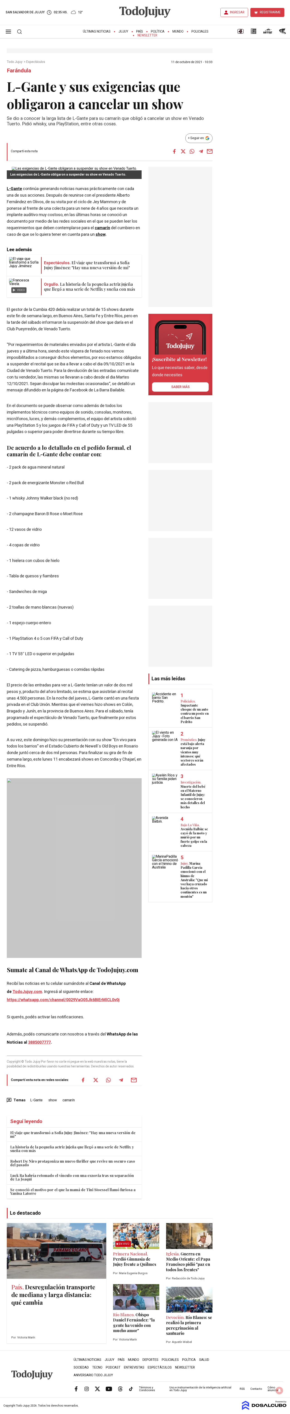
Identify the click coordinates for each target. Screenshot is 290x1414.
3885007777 (39, 1042)
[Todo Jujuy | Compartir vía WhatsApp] (192, 151)
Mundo (178, 31)
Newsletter (147, 35)
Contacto (256, 1389)
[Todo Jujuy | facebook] (76, 1389)
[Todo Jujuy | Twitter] (97, 1389)
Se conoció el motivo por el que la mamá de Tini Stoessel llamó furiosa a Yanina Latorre (72, 1191)
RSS (242, 1389)
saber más (180, 387)
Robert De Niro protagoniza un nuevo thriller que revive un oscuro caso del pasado (72, 1163)
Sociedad (81, 1367)
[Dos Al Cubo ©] (264, 1409)
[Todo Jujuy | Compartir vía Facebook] (174, 151)
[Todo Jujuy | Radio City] (253, 33)
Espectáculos (36, 62)
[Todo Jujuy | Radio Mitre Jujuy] (267, 33)
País (139, 31)
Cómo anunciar (273, 1388)
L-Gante (14, 189)
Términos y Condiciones (147, 1388)
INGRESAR (237, 12)
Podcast (113, 1367)
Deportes (150, 1359)
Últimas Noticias (97, 31)
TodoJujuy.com (27, 992)
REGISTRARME (270, 12)
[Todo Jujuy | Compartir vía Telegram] (201, 151)
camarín (102, 228)
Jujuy (123, 31)
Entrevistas (134, 1367)
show (100, 234)
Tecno (97, 1367)
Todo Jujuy (15, 62)
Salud (204, 1359)
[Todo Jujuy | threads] (120, 1389)
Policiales (199, 31)
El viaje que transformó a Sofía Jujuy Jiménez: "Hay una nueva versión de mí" (72, 1134)
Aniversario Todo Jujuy (93, 1375)
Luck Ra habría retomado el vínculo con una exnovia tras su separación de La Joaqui (72, 1177)
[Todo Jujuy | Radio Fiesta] (283, 33)
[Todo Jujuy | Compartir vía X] (183, 151)
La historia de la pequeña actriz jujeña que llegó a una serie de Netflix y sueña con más (72, 1149)
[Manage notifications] (279, 1390)
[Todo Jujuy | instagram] (86, 1389)
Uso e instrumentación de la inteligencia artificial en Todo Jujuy (200, 1388)
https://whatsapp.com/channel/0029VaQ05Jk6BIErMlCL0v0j (63, 1000)
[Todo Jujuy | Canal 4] (240, 33)
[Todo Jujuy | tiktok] (130, 1389)
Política (157, 31)
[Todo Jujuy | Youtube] (109, 1389)
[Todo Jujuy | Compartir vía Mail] (210, 151)
